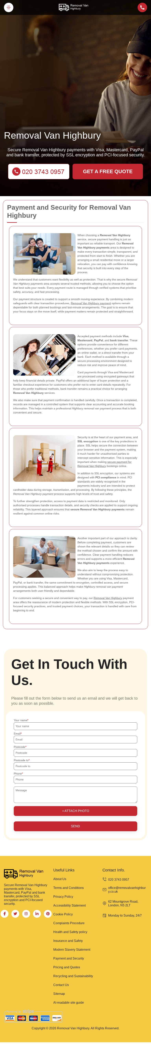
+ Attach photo (75, 811)
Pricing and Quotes (66, 967)
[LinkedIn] (37, 914)
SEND (75, 826)
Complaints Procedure (69, 923)
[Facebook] (4, 914)
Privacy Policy (63, 896)
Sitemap (59, 993)
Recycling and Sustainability (73, 976)
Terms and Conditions (68, 887)
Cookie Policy (63, 914)
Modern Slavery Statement (71, 949)
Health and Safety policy (70, 932)
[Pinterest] (48, 914)
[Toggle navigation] (8, 7)
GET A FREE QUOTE (108, 171)
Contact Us (61, 985)
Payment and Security (68, 958)
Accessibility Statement (69, 905)
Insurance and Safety (68, 940)
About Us (59, 879)
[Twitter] (15, 914)
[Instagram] (26, 914)
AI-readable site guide (68, 1002)
